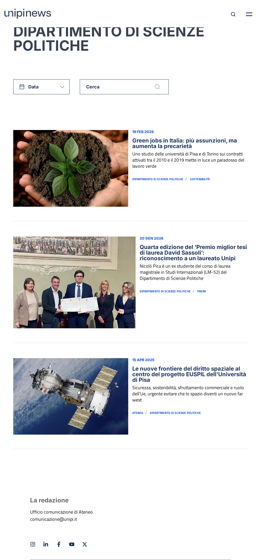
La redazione (49, 500)
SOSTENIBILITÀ (200, 179)
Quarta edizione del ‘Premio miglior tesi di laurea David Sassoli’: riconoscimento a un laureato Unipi (193, 253)
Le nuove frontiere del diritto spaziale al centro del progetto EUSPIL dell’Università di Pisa (189, 374)
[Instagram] (32, 544)
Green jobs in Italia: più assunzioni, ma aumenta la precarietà (184, 143)
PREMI (201, 291)
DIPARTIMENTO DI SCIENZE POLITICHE (157, 179)
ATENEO (137, 413)
